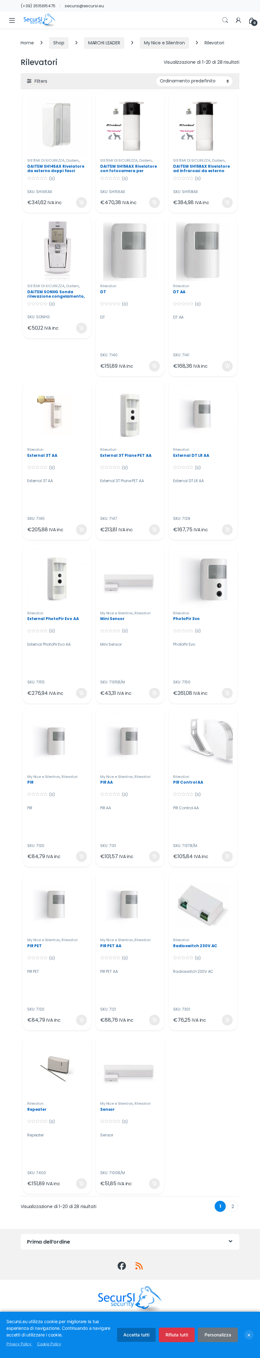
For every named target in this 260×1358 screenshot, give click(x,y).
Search (225, 20)
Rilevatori (108, 285)
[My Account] (238, 20)
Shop (58, 43)
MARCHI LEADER (104, 43)
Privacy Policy (19, 1344)
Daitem (72, 160)
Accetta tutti (136, 1334)
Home (27, 43)
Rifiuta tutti (177, 1334)
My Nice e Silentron (164, 43)
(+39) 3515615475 (38, 6)
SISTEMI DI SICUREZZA (46, 160)
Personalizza (218, 1334)
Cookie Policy (49, 1344)
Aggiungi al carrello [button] (77, 202)
